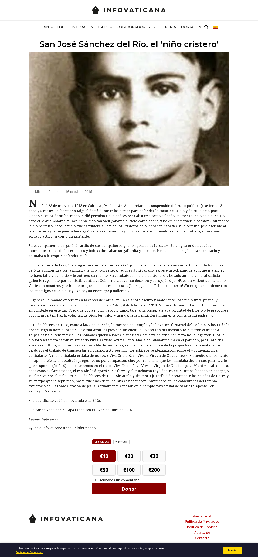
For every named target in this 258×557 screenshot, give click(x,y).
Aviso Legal (202, 516)
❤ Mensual (121, 441)
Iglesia (105, 27)
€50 (104, 469)
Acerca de (202, 532)
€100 (129, 469)
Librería (168, 27)
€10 (104, 455)
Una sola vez (101, 441)
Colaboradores (133, 27)
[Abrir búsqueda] (206, 27)
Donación (191, 27)
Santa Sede (53, 27)
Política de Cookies (202, 527)
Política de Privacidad (202, 522)
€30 (154, 455)
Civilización (81, 27)
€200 (154, 469)
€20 (129, 455)
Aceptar (233, 550)
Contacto (202, 538)
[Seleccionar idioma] (216, 27)
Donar (129, 489)
